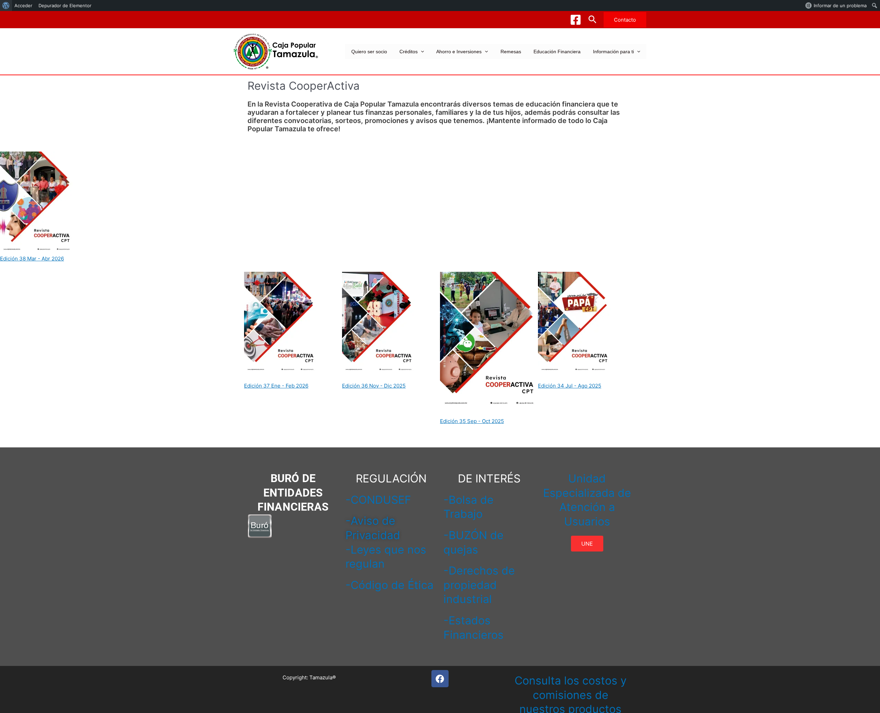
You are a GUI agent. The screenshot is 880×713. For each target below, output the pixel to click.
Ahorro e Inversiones (459, 51)
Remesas (510, 51)
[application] (421, 51)
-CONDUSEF (378, 499)
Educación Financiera (557, 51)
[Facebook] (575, 19)
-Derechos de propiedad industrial (479, 585)
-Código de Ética (389, 585)
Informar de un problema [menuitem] (840, 5)
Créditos (408, 51)
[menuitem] (6, 5)
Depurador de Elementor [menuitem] (64, 5)
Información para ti (613, 51)
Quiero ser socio (369, 51)
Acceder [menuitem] (23, 5)
